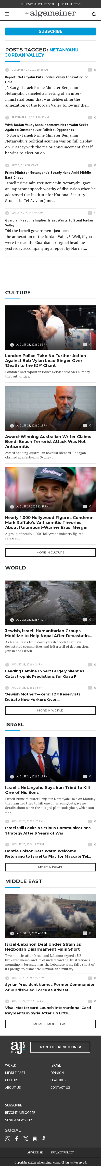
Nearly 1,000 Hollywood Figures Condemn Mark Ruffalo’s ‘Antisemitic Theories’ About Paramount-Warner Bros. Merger (49, 522)
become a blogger (20, 1112)
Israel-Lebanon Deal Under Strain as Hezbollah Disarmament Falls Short (43, 947)
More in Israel (50, 867)
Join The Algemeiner (60, 1047)
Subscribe (50, 31)
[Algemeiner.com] (50, 13)
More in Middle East (50, 1024)
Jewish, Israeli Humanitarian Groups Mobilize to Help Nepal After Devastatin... (48, 633)
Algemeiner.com (48, 1162)
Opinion (57, 1073)
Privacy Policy (62, 1152)
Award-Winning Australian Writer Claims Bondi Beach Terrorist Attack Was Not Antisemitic (48, 441)
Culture (12, 1080)
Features (58, 1080)
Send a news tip (18, 1120)
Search (94, 14)
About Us (13, 1087)
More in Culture (50, 552)
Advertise (35, 1152)
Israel (55, 1065)
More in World (50, 710)
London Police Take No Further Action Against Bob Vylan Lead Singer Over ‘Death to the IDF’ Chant (45, 360)
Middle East (15, 1073)
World (10, 1065)
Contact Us (60, 1087)
